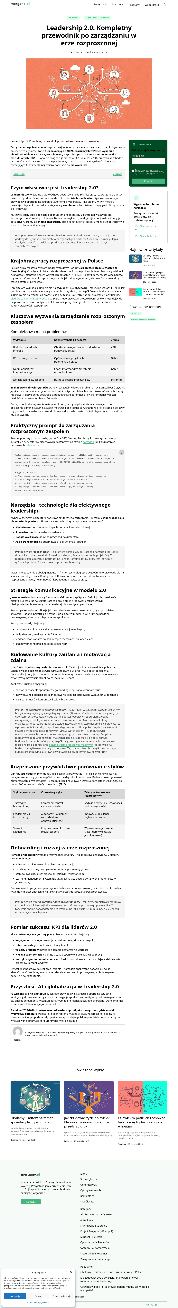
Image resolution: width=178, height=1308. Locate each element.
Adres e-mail (139, 155)
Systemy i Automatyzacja (95, 1248)
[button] (71, 1272)
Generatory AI (88, 1184)
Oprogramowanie (90, 1190)
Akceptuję (15, 1296)
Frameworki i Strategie (93, 1225)
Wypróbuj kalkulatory (145, 236)
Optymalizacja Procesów (94, 1242)
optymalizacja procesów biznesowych (71, 744)
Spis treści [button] (68, 174)
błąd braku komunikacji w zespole (31, 298)
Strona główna (89, 1179)
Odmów (38, 1296)
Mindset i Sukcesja (91, 1236)
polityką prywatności (151, 173)
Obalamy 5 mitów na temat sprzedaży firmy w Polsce (154, 258)
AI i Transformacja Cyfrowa (96, 1214)
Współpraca (152, 4)
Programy (134, 4)
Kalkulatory (87, 1196)
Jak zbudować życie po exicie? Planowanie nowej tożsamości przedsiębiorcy (154, 275)
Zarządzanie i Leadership (97, 18)
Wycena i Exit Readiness (94, 1253)
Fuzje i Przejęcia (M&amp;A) (96, 1231)
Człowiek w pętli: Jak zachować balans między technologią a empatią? (154, 291)
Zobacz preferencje (61, 1296)
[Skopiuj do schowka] (121, 452)
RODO (29, 1303)
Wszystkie (73, 18)
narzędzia (88, 442)
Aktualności (87, 1220)
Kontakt (30, 1201)
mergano (20, 3)
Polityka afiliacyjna (76, 1297)
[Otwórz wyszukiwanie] (165, 4)
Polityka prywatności (41, 1303)
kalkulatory (32, 445)
